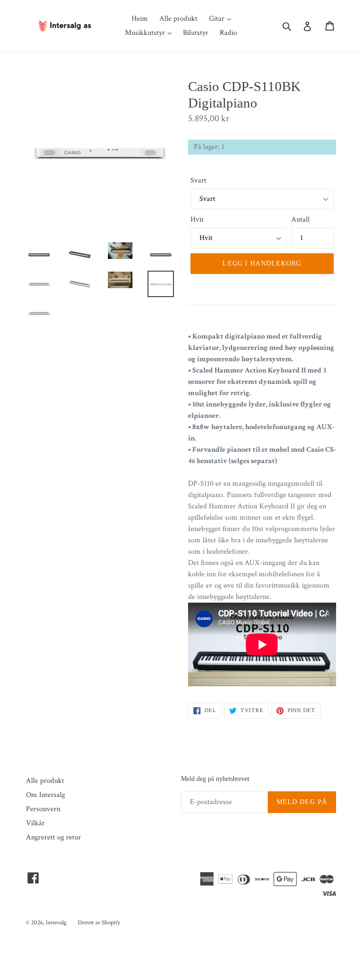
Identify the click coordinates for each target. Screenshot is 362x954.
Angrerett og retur (53, 837)
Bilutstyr (195, 33)
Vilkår (35, 823)
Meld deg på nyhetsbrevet (215, 778)
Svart (198, 180)
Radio (228, 33)
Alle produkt (178, 19)
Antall (300, 219)
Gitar (217, 19)
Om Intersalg (45, 795)
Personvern (43, 809)
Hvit (197, 219)
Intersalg (56, 923)
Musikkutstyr (146, 33)
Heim (140, 19)
